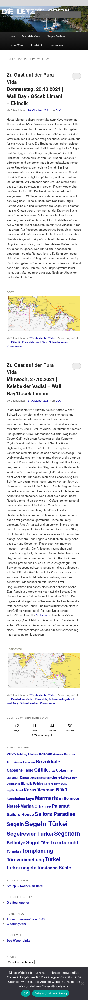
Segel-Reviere (56, 36)
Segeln (15, 824)
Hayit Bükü (60, 783)
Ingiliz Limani (15, 790)
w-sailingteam (16, 924)
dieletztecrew (64, 777)
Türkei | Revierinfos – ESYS (26, 919)
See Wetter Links (18, 940)
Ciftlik (41, 769)
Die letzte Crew (31, 36)
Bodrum (69, 754)
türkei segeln (22, 867)
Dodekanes (13, 783)
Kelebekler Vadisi (22, 699)
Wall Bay (41, 342)
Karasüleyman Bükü (45, 789)
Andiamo (41, 615)
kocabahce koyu (20, 798)
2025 (11, 754)
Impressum (57, 45)
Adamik (45, 754)
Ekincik (16, 342)
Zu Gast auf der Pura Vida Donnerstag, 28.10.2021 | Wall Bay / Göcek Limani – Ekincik (35, 88)
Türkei (52, 338)
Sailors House (20, 814)
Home (11, 36)
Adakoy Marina (27, 754)
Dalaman (13, 777)
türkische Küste (54, 867)
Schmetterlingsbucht (62, 699)
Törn (45, 842)
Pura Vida (28, 342)
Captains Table (20, 770)
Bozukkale (48, 761)
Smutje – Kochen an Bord (25, 886)
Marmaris (46, 797)
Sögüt (33, 842)
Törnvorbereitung (25, 859)
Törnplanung (37, 850)
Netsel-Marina (20, 806)
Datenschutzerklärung (51, 993)
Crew (52, 770)
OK (25, 993)
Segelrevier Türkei (30, 833)
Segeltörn (67, 833)
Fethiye (38, 784)
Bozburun (29, 762)
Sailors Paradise (55, 814)
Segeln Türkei (46, 823)
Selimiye (16, 842)
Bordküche (37, 45)
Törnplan (14, 851)
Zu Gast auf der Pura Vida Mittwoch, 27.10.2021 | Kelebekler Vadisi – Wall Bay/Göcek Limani (34, 379)
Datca (24, 777)
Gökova (48, 783)
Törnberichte (38, 338)
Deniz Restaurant (40, 778)
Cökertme (64, 770)
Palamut (61, 805)
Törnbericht (64, 842)
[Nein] (82, 983)
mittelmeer (69, 798)
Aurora (58, 754)
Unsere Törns (16, 45)
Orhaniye (43, 806)
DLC (58, 110)
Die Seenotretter (18, 902)
